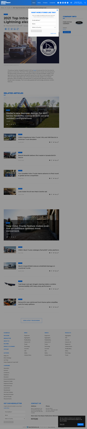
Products (45, 2)
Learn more (53, 33)
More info (62, 424)
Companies (52, 2)
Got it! (80, 424)
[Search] (85, 2)
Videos (39, 2)
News (33, 2)
